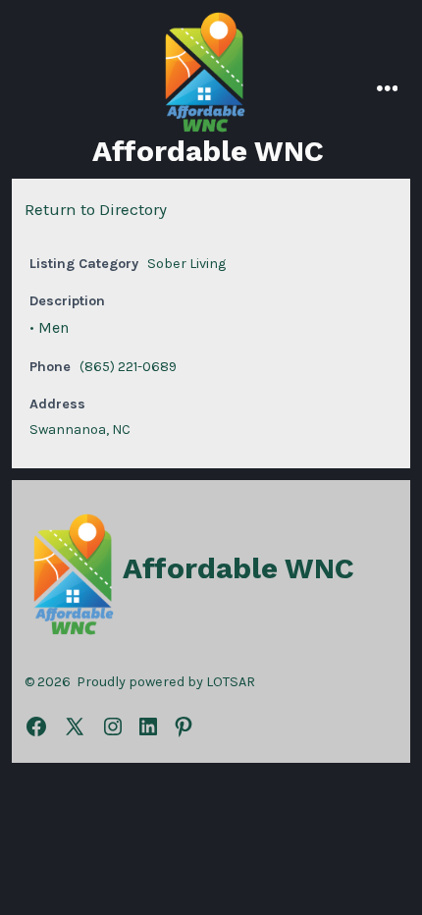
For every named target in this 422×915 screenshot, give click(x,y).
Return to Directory (96, 209)
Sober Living (186, 263)
